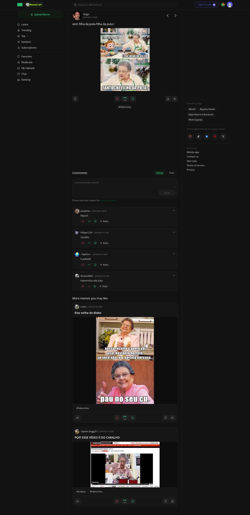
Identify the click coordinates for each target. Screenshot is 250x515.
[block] (175, 99)
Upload (41, 14)
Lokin (83, 306)
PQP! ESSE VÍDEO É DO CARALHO (97, 437)
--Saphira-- (86, 254)
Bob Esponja (196, 119)
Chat (24, 73)
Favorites (26, 56)
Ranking (25, 79)
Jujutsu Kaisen (208, 109)
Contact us (192, 156)
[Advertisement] (208, 54)
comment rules (107, 200)
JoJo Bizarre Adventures (201, 114)
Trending (26, 30)
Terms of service (195, 165)
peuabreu (85, 210)
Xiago (86, 14)
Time (171, 172)
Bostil (193, 109)
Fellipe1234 (86, 232)
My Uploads (28, 68)
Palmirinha (125, 106)
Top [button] (23, 36)
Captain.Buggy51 (89, 431)
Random (26, 41)
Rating (160, 172)
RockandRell (86, 275)
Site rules (192, 161)
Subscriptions (28, 47)
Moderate (27, 62)
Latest (24, 24)
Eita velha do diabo (88, 313)
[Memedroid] (19, 4)
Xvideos (82, 491)
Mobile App (193, 152)
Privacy (191, 169)
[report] (168, 99)
